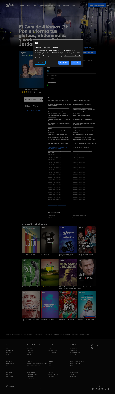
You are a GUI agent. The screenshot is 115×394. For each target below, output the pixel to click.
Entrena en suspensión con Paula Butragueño (59, 137)
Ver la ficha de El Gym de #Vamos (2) (57, 205)
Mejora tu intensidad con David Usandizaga (58, 139)
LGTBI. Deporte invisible (28, 254)
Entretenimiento (9, 376)
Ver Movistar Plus (73, 348)
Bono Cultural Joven (74, 372)
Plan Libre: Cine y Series (75, 363)
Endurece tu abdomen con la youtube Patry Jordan (59, 120)
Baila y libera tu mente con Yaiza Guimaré (83, 134)
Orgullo (7, 378)
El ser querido (30, 348)
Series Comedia (9, 372)
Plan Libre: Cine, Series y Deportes (77, 361)
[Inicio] (10, 5)
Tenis (58, 5)
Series (22, 5)
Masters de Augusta (49, 287)
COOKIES (70, 388)
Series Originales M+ (10, 367)
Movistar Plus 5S (30, 378)
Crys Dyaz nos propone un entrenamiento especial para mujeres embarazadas (58, 112)
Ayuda (95, 347)
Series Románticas (10, 370)
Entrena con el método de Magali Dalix (57, 134)
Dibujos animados (31, 372)
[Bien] (28, 92)
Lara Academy (45, 254)
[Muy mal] (23, 92)
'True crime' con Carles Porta (33, 367)
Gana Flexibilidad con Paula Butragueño (82, 151)
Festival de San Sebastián (32, 370)
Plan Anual (72, 370)
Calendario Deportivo (53, 374)
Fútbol (35, 5)
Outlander (29, 354)
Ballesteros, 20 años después (30, 287)
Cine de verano (9, 361)
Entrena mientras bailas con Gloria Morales (58, 108)
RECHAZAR (63, 62)
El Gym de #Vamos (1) (32, 106)
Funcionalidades (73, 350)
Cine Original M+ (9, 350)
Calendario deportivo (47, 5)
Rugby (50, 365)
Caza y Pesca (30, 376)
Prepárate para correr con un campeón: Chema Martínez (58, 116)
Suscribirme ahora (96, 5)
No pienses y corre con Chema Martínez (82, 119)
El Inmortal (29, 359)
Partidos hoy (51, 376)
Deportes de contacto (53, 370)
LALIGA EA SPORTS (52, 352)
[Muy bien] (30, 92)
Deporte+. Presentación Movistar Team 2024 (66, 255)
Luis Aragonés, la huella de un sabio (30, 320)
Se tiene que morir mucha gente (34, 356)
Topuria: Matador (52, 367)
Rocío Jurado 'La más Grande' (33, 365)
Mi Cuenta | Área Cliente (75, 352)
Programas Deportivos (32, 374)
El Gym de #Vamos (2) (33, 99)
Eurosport (51, 372)
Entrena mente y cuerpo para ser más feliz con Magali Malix (59, 151)
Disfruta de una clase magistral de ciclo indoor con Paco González (84, 124)
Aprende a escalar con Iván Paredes (82, 104)
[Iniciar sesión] (108, 5)
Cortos (7, 359)
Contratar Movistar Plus (75, 359)
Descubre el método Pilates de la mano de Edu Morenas (59, 127)
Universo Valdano (52, 359)
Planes (71, 365)
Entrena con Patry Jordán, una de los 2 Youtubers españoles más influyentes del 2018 (84, 108)
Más (73, 5)
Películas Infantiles (10, 363)
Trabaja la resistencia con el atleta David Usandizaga (83, 131)
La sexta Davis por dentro (66, 319)
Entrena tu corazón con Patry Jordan (82, 137)
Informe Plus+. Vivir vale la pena (85, 287)
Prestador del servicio (43, 388)
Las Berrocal (29, 361)
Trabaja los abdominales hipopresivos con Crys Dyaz (84, 144)
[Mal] (25, 92)
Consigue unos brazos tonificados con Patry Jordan (83, 127)
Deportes (66, 5)
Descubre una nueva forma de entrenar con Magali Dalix (59, 124)
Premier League (52, 354)
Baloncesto (51, 361)
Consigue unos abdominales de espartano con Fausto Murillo (84, 112)
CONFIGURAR (40, 62)
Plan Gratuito (72, 367)
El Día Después (52, 356)
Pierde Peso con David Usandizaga (81, 147)
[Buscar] (86, 5)
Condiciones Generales (75, 354)
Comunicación (73, 378)
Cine (28, 5)
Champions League (53, 350)
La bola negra (30, 350)
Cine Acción (8, 356)
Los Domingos (30, 352)
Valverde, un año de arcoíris (86, 319)
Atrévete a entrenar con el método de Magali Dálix (84, 140)
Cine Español (8, 352)
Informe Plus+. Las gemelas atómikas (85, 255)
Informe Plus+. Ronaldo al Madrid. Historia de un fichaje (67, 287)
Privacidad (62, 388)
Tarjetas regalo (73, 376)
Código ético (72, 356)
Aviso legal (54, 388)
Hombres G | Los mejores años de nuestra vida (37, 363)
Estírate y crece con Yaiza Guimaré (81, 115)
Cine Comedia (9, 354)
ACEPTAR (76, 62)
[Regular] (26, 92)
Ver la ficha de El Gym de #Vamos (35, 110)
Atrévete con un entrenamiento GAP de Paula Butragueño (59, 131)
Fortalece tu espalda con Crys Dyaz (81, 100)
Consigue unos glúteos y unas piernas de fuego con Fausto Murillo (59, 105)
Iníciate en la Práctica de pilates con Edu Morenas (58, 144)
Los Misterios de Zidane (47, 319)
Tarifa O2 (72, 374)
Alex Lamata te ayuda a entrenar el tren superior (58, 101)
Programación (52, 378)
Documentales (9, 374)
